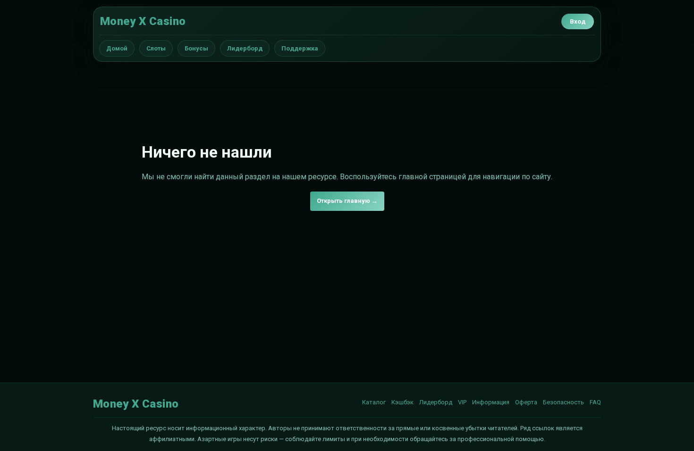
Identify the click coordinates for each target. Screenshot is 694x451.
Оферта (526, 402)
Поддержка (299, 48)
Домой (116, 48)
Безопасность (563, 402)
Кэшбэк (402, 402)
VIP (462, 402)
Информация (490, 402)
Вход (577, 21)
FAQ (595, 402)
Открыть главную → (347, 200)
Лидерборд (244, 48)
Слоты (156, 48)
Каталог (374, 402)
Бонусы (196, 48)
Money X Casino (143, 21)
